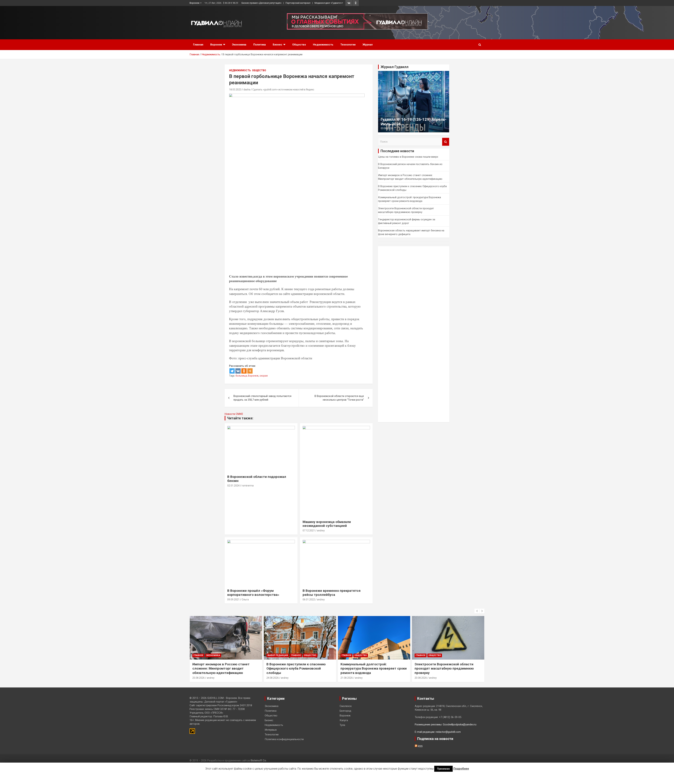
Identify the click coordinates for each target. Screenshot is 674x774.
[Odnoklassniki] (244, 371)
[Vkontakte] (238, 371)
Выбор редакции (277, 655)
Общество (299, 44)
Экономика (239, 44)
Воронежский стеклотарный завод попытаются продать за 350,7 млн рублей (262, 397)
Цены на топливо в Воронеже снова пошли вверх (408, 156)
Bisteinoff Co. (259, 760)
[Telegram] (232, 371)
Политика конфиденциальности (284, 739)
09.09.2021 (233, 599)
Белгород (345, 710)
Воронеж (194, 3)
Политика (259, 44)
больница (241, 375)
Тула (342, 725)
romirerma (248, 485)
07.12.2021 (309, 530)
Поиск (445, 142)
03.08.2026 (387, 128)
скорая (264, 375)
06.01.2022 (309, 599)
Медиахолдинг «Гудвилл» (328, 3)
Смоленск (346, 706)
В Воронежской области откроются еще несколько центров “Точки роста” (339, 397)
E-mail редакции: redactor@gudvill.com (438, 731)
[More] (250, 371)
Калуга (344, 720)
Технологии (348, 44)
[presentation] (476, 611)
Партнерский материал (298, 3)
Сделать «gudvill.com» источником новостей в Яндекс (283, 89)
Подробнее (461, 768)
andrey (321, 530)
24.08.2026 (272, 677)
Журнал (368, 44)
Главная (198, 44)
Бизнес (277, 44)
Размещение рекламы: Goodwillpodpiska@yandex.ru (445, 724)
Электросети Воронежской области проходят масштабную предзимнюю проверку (444, 668)
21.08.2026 (347, 677)
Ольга (245, 599)
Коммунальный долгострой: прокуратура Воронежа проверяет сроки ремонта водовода (374, 668)
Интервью (271, 729)
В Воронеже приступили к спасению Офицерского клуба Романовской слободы (296, 668)
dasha (246, 89)
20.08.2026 (421, 677)
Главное (198, 655)
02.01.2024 (233, 485)
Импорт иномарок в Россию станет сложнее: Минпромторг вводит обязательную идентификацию (221, 668)
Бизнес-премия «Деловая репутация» (262, 3)
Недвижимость (323, 44)
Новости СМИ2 (234, 414)
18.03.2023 (235, 89)
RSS (420, 746)
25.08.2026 (198, 677)
